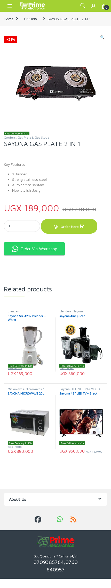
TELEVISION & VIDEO (86, 389)
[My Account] (93, 6)
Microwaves (16, 389)
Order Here (70, 226)
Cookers (30, 18)
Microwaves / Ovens (26, 390)
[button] (102, 37)
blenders (14, 311)
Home (8, 18)
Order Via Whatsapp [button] (39, 248)
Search (82, 6)
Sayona (78, 311)
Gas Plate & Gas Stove (33, 137)
